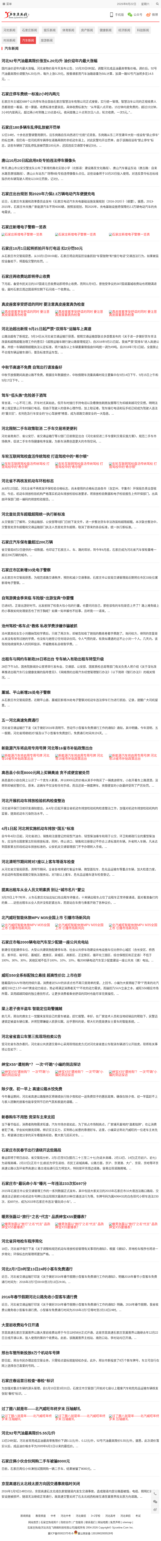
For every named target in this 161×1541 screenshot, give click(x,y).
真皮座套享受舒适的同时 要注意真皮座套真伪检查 (43, 304)
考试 (138, 1515)
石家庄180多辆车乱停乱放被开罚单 (31, 127)
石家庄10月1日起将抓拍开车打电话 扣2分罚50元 (42, 248)
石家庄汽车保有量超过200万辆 (27, 542)
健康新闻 (106, 30)
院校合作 (66, 1522)
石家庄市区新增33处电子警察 (26, 570)
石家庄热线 (33, 1527)
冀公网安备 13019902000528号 (95, 1533)
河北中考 (66, 1515)
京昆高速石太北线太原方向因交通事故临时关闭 (41, 1484)
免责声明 (115, 1522)
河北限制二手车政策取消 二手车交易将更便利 (39, 429)
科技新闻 (143, 30)
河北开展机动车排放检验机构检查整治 (33, 801)
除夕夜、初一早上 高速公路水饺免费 (32, 1089)
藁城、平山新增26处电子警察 (26, 692)
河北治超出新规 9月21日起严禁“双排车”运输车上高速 (46, 329)
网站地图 (103, 1522)
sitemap (127, 1522)
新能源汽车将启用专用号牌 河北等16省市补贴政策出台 (47, 748)
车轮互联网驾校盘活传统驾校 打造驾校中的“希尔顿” (45, 456)
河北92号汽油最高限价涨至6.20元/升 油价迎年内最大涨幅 (49, 61)
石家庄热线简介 (50, 1522)
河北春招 (81, 1515)
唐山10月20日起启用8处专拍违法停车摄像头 (39, 161)
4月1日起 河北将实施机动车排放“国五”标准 (38, 829)
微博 (155, 14)
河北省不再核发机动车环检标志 (28, 481)
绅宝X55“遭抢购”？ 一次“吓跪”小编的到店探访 (41, 1064)
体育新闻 (68, 30)
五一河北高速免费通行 (20, 720)
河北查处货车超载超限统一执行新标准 (33, 514)
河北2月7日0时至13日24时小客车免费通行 (37, 1269)
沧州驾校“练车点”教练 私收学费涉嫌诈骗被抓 (39, 626)
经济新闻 (124, 30)
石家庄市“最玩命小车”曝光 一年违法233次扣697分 (44, 1184)
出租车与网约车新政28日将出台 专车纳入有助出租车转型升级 (53, 659)
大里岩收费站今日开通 (20, 1325)
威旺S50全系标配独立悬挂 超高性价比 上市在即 (41, 975)
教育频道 (41, 1515)
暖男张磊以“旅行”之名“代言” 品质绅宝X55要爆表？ (45, 1217)
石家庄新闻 (29, 30)
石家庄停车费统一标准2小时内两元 (31, 94)
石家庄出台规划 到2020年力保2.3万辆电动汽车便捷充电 (48, 194)
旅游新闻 (47, 40)
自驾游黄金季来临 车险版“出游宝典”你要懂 (38, 598)
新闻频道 (25, 1515)
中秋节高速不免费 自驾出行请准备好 (32, 367)
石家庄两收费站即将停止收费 (26, 276)
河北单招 (125, 1515)
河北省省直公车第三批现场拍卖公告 (31, 1037)
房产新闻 (87, 30)
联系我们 (90, 1522)
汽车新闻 (28, 40)
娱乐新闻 (50, 30)
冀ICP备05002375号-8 (60, 1533)
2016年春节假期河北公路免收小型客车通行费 (39, 1297)
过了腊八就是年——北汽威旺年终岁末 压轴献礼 (41, 1409)
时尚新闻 (9, 40)
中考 (53, 1515)
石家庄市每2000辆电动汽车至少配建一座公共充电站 (45, 942)
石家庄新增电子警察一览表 (24, 227)
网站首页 (33, 1522)
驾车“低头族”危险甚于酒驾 (24, 395)
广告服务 (78, 1522)
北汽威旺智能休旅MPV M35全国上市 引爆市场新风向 (46, 918)
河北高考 (110, 1515)
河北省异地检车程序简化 (22, 1241)
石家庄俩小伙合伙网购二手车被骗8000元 (36, 1461)
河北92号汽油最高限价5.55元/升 (28, 1433)
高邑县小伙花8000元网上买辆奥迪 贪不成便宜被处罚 (46, 773)
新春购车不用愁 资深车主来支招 (28, 1117)
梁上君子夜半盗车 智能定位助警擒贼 (32, 1009)
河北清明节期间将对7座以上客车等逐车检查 (38, 862)
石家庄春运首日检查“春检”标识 (28, 1381)
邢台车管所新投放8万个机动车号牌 (31, 1353)
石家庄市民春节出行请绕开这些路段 (31, 1150)
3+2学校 (95, 1515)
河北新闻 (9, 30)
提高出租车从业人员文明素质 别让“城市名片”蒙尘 (43, 890)
